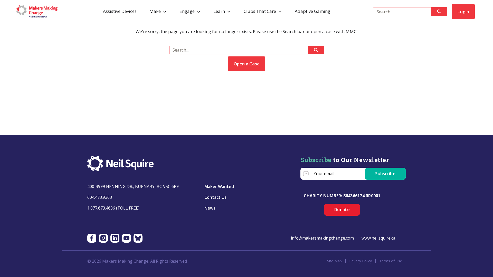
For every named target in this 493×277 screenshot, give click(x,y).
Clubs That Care (260, 11)
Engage (187, 11)
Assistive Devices (120, 11)
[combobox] (400, 11)
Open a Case (247, 64)
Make (155, 11)
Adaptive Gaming (312, 11)
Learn (219, 11)
